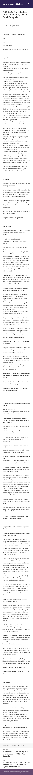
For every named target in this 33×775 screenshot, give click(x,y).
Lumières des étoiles (13, 4)
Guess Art (21, 745)
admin (14, 745)
